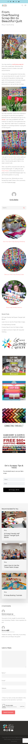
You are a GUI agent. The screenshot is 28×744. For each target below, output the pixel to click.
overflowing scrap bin (17, 64)
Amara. (3, 119)
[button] (25, 5)
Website (4, 688)
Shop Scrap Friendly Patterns (14, 307)
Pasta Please (5, 170)
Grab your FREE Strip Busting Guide (14, 274)
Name (4, 673)
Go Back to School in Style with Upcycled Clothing (13, 331)
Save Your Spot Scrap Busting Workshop (14, 241)
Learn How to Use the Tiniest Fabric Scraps (13, 322)
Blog (3, 25)
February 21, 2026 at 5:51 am (8, 615)
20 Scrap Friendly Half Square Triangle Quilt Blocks (13, 318)
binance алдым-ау (7, 614)
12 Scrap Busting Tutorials (8, 324)
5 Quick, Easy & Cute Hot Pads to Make (12, 327)
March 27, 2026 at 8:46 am (8, 632)
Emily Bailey (14, 200)
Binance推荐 (5, 630)
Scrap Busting (9, 25)
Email (3, 680)
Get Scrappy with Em (14, 489)
